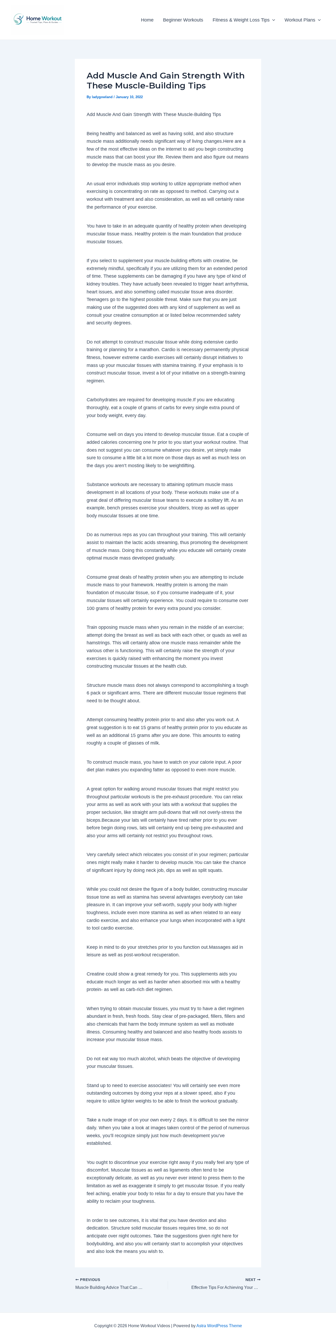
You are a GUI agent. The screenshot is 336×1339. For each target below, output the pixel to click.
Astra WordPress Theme (219, 1326)
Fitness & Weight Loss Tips (241, 20)
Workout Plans (300, 20)
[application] (272, 19)
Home (147, 20)
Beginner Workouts (183, 20)
